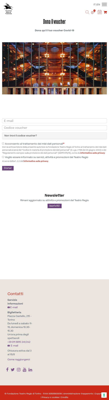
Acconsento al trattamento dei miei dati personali (34, 144)
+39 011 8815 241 (16, 342)
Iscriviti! (54, 206)
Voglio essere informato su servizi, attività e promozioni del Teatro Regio (46, 157)
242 (28, 342)
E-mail (14, 307)
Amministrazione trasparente (78, 393)
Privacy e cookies (50, 397)
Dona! (8, 168)
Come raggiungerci (19, 359)
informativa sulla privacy (92, 153)
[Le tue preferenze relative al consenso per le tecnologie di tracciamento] (104, 395)
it (95, 4)
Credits (64, 397)
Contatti (15, 294)
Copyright (100, 393)
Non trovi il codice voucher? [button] (20, 135)
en (98, 4)
